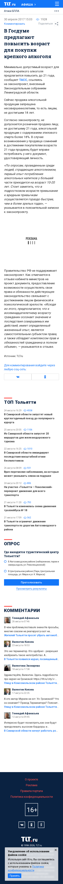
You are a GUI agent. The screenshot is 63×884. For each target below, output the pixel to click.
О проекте (31, 779)
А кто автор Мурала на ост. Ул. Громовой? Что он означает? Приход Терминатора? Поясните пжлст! (31, 701)
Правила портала (31, 791)
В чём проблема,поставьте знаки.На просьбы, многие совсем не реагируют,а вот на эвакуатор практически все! (31, 629)
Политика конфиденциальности (31, 796)
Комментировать (14, 23)
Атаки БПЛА (11, 10)
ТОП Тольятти (20, 402)
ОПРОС (12, 543)
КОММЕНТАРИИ (22, 610)
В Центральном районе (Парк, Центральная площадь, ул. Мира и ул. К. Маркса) (31, 573)
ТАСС (23, 80)
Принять (15, 875)
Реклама (31, 785)
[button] (18, 377)
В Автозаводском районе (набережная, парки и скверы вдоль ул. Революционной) (33, 563)
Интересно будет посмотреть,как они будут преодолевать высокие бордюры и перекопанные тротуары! (30, 725)
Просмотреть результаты (31, 588)
